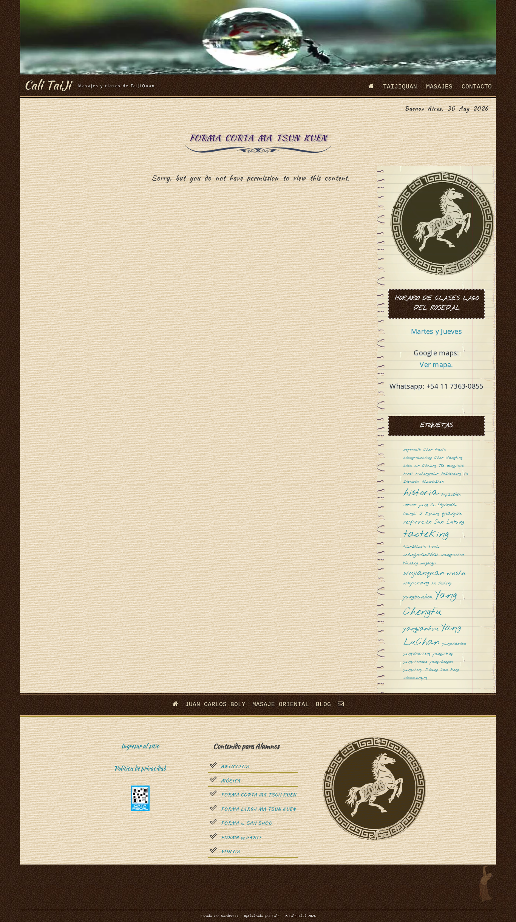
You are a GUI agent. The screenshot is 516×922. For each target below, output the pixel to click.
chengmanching (417, 458)
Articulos (235, 766)
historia (421, 493)
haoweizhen (433, 481)
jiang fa (427, 505)
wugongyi (428, 563)
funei (408, 473)
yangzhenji (413, 670)
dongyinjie (455, 465)
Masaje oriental (280, 704)
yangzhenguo (441, 662)
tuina (434, 546)
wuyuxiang (416, 583)
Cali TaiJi (47, 85)
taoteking (426, 535)
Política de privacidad (140, 768)
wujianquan (423, 573)
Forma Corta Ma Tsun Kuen (258, 795)
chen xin (411, 465)
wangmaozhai (420, 554)
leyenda (447, 504)
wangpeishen (452, 555)
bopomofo (412, 450)
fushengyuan (427, 473)
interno (410, 505)
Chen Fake (434, 450)
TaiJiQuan (400, 87)
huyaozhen (451, 494)
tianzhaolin (414, 546)
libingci (410, 513)
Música (231, 781)
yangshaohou (454, 644)
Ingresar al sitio (140, 746)
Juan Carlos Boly (215, 704)
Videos (230, 851)
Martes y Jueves (436, 331)
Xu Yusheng (441, 583)
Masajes (439, 87)
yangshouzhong (416, 654)
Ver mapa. (436, 364)
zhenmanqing (415, 678)
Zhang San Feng (442, 670)
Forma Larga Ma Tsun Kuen (258, 809)
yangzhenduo (415, 662)
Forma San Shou (246, 823)
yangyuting (443, 654)
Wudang (410, 563)
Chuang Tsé (433, 465)
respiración (417, 522)
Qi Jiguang (429, 513)
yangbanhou (418, 597)
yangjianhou (421, 629)
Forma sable (241, 837)
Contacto (477, 87)
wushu (456, 573)
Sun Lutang (449, 522)
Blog (323, 704)
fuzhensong (451, 473)
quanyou (452, 513)
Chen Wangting (448, 458)
